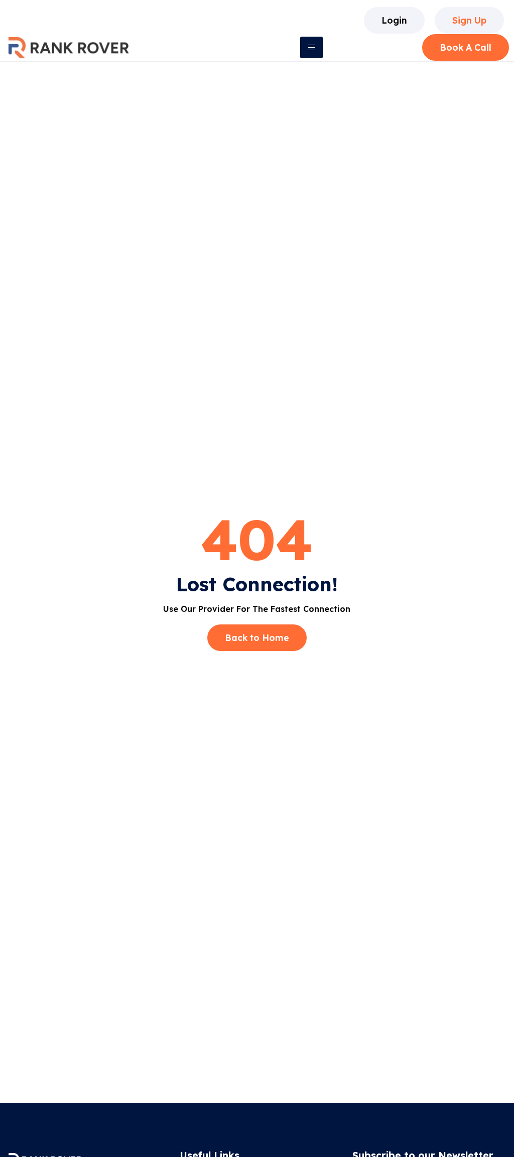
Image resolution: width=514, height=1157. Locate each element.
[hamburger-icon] (311, 47)
